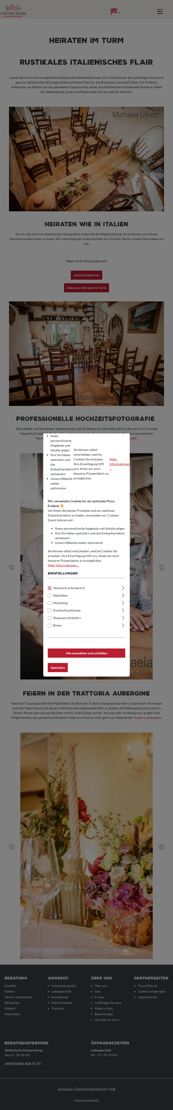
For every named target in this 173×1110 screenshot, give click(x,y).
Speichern (58, 667)
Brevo (57, 625)
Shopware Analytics (67, 618)
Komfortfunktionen (67, 610)
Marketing (60, 603)
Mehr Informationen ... (119, 463)
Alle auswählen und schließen (86, 653)
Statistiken (60, 595)
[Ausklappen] (123, 587)
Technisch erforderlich (69, 588)
